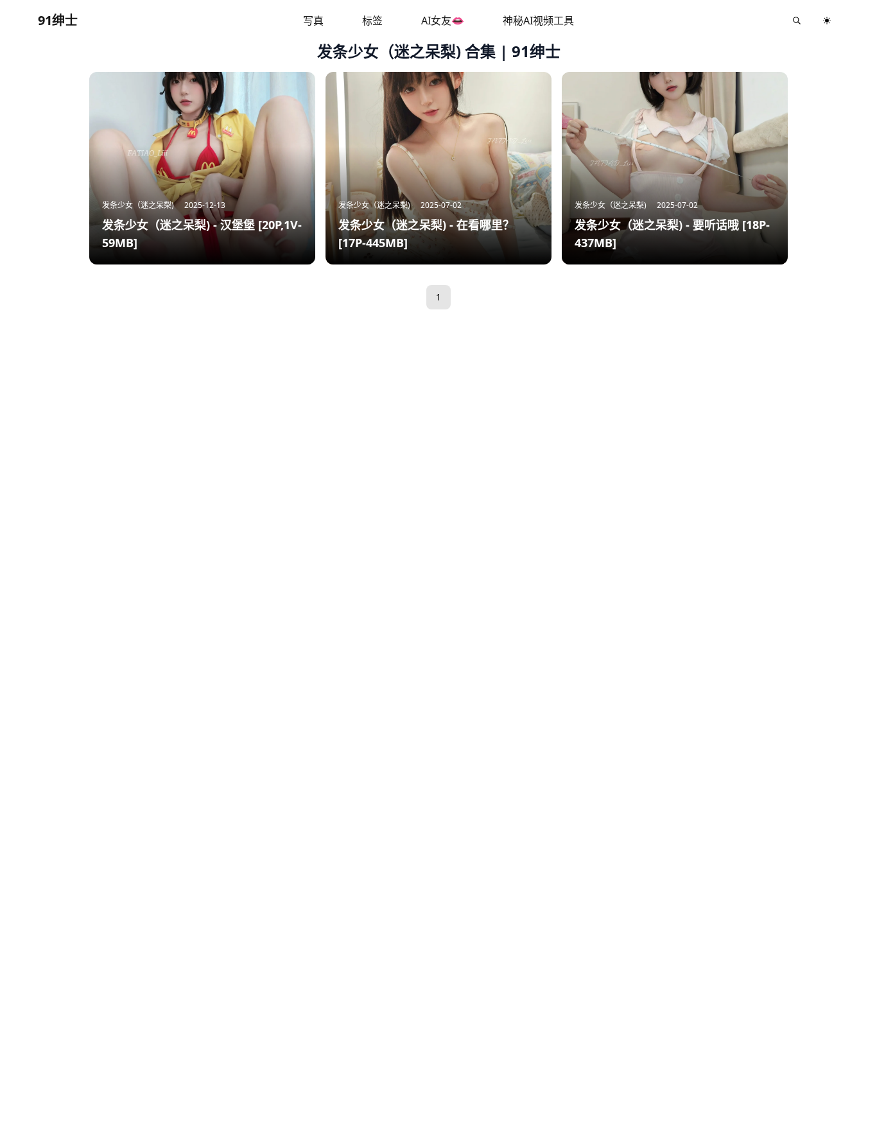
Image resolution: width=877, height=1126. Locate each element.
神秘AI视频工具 (538, 20)
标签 (372, 20)
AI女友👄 (442, 20)
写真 (313, 20)
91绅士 (58, 20)
